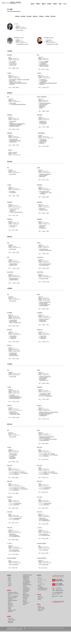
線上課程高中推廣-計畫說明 (42, 588)
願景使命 (9, 577)
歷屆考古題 (25, 600)
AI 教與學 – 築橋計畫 (11, 619)
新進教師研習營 (10, 621)
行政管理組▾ (17, 16)
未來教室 (9, 608)
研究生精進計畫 (25, 591)
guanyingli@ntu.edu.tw (16, 262)
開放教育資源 (10, 611)
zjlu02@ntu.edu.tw (15, 223)
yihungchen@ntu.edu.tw (46, 172)
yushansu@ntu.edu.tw (16, 154)
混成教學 (9, 607)
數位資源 (49, 3)
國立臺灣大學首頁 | (56, 596)
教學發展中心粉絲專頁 (59, 590)
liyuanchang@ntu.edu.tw (16, 470)
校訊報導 (39, 606)
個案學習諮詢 (25, 597)
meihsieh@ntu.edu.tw (16, 172)
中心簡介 (9, 578)
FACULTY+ (40, 577)
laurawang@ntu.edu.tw (16, 334)
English (65, 3)
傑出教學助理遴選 (26, 590)
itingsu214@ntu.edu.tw (16, 318)
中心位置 (9, 584)
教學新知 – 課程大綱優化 (12, 597)
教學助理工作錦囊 (41, 607)
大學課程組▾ (41, 16)
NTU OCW (40, 581)
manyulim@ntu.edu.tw (16, 189)
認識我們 (32, 3)
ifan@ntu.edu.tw (45, 101)
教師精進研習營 (10, 622)
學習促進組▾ (29, 16)
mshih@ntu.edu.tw (45, 247)
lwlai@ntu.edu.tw (45, 59)
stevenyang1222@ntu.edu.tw (17, 485)
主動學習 (9, 601)
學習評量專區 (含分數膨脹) (12, 592)
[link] (16, 137)
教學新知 (38, 3)
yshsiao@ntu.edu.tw (46, 470)
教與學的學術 (10, 603)
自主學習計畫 (25, 598)
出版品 (60, 3)
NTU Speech (40, 582)
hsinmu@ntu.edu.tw (23, 28)
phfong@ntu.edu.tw (15, 374)
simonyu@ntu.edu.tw (16, 299)
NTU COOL (40, 578)
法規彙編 (9, 585)
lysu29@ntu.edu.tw (15, 59)
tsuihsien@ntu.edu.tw (46, 77)
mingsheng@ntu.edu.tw (46, 189)
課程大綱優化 (10, 604)
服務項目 (43, 3)
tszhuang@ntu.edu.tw (46, 223)
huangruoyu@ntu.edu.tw (16, 206)
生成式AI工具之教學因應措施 (13, 596)
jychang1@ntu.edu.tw (16, 77)
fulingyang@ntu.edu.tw (16, 247)
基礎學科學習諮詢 (26, 594)
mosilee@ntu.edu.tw (16, 351)
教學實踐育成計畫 (26, 579)
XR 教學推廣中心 (26, 587)
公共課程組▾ (47, 16)
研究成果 (55, 3)
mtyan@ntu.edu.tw (45, 374)
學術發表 (39, 599)
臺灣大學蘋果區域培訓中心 (42, 589)
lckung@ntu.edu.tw (53, 42)
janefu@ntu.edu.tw (23, 42)
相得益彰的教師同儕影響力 (12, 600)
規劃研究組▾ (35, 16)
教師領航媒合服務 (26, 576)
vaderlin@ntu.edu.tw (46, 300)
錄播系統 (39, 585)
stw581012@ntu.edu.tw (16, 276)
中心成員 (9, 582)
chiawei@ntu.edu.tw (16, 393)
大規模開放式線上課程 (12, 610)
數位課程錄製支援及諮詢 (27, 584)
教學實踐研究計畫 (26, 577)
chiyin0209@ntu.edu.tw (46, 391)
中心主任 (9, 581)
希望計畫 (24, 593)
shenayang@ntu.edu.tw (16, 562)
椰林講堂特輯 (40, 610)
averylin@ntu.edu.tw (46, 206)
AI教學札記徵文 (10, 618)
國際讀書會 (25, 601)
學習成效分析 (40, 596)
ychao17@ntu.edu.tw (46, 548)
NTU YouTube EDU (41, 584)
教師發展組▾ (23, 16)
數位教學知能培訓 (26, 583)
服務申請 (24, 604)
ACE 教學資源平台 (26, 580)
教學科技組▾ (53, 16)
